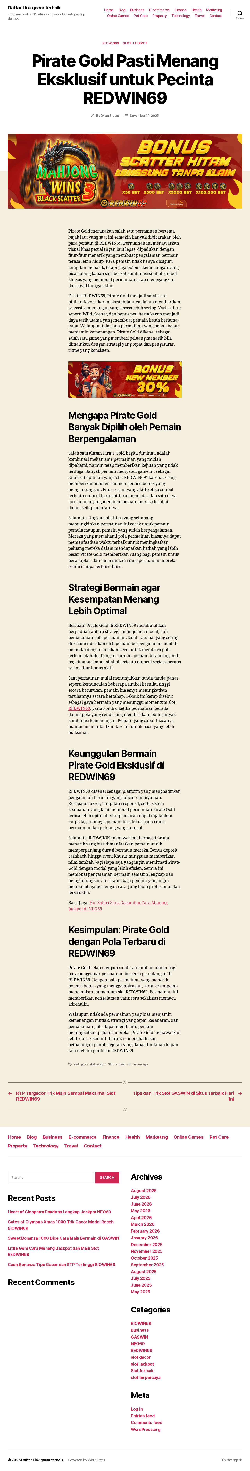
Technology (180, 16)
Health (196, 10)
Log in (137, 1409)
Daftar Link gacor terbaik (34, 7)
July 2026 (141, 1197)
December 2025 (146, 1244)
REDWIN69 (110, 43)
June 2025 (141, 1285)
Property (160, 16)
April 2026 (141, 1217)
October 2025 (144, 1258)
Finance (181, 10)
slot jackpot (135, 43)
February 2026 (145, 1231)
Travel (199, 16)
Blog (122, 10)
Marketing (214, 10)
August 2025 (143, 1271)
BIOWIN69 (141, 1323)
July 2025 (140, 1278)
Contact (215, 16)
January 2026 (144, 1237)
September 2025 (147, 1264)
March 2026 (142, 1224)
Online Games (118, 16)
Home (109, 10)
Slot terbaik (116, 1064)
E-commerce (159, 10)
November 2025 (146, 1251)
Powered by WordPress (86, 1460)
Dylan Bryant (110, 116)
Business (137, 10)
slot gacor (81, 1064)
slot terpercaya (137, 1064)
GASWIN (139, 1337)
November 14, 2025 (144, 116)
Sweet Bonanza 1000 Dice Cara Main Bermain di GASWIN (63, 1238)
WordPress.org (146, 1429)
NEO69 (138, 1343)
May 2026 (140, 1210)
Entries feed (143, 1415)
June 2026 (141, 1204)
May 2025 (140, 1291)
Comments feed (146, 1422)
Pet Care (141, 16)
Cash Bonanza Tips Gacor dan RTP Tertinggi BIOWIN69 (61, 1264)
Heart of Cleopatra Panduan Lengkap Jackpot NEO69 (59, 1212)
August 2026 (144, 1190)
